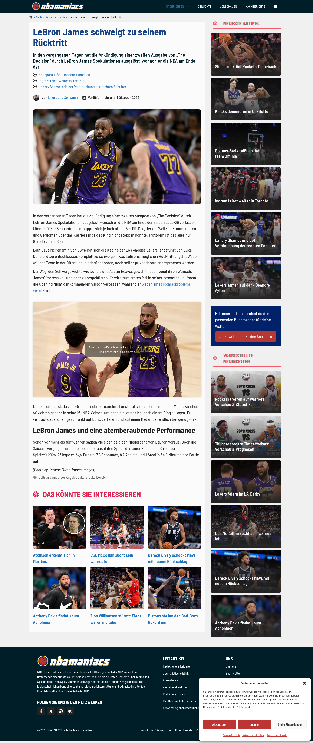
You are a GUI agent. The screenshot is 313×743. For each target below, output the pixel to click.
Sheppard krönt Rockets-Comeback (65, 74)
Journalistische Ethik (176, 673)
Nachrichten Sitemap (152, 730)
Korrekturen (170, 680)
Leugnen (255, 724)
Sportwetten (233, 673)
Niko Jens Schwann (63, 97)
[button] (304, 683)
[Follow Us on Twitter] (51, 711)
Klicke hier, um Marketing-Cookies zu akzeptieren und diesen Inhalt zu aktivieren (117, 349)
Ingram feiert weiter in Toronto (62, 80)
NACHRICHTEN (175, 6)
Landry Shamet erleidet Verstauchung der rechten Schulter (82, 86)
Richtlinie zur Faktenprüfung (180, 701)
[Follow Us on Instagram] (61, 711)
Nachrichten (43, 17)
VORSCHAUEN (228, 6)
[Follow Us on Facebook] (41, 711)
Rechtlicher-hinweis (180, 730)
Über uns (231, 666)
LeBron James (49, 477)
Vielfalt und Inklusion (175, 687)
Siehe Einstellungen (290, 724)
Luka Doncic (97, 477)
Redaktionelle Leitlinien (177, 666)
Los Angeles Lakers (73, 477)
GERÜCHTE (204, 6)
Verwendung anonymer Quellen (181, 708)
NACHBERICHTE (255, 6)
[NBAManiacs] (58, 6)
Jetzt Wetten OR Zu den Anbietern (245, 336)
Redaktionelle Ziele (174, 694)
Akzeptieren (219, 724)
